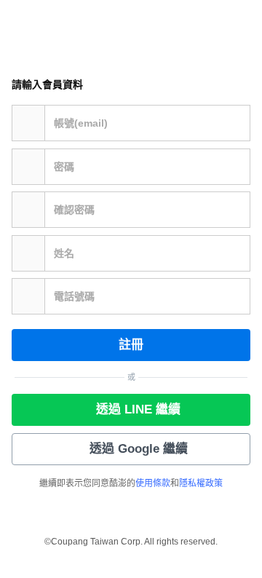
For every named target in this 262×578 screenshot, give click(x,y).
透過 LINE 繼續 (138, 409)
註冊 (131, 345)
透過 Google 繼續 (139, 449)
